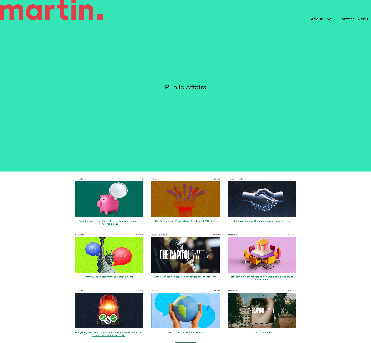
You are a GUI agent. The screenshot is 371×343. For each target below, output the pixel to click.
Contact (346, 19)
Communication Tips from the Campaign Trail (108, 276)
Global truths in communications (185, 332)
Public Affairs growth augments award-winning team (262, 221)
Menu (362, 19)
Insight (153, 235)
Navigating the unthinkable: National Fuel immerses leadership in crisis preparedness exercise (108, 334)
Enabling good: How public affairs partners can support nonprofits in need (108, 222)
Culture (231, 179)
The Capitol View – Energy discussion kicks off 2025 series (185, 221)
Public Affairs (79, 179)
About (317, 19)
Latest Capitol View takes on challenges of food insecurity (185, 276)
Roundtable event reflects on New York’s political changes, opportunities (262, 278)
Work (330, 19)
